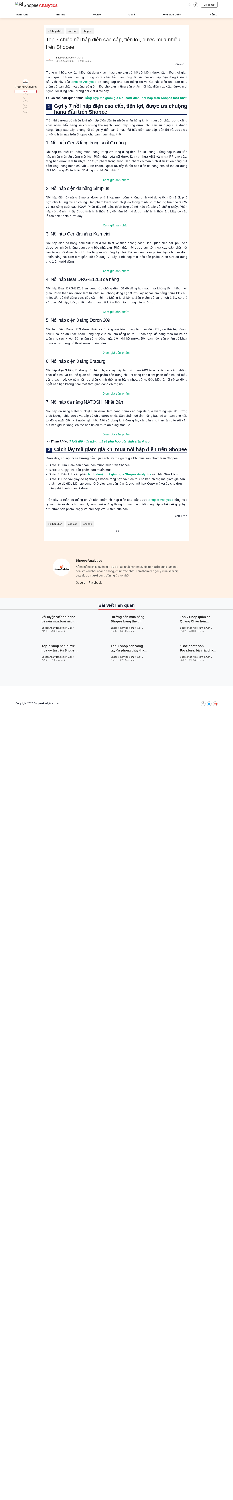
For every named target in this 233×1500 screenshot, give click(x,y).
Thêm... (213, 14)
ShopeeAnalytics (65, 57)
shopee (87, 31)
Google (80, 582)
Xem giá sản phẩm (116, 180)
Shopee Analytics (83, 82)
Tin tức (60, 14)
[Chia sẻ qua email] (186, 64)
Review (97, 14)
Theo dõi (25, 91)
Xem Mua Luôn (172, 14)
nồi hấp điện (55, 31)
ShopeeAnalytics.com (53, 627)
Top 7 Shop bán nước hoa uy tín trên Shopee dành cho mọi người (59, 650)
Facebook (95, 582)
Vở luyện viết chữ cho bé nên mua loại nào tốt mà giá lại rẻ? (59, 621)
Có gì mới (209, 4)
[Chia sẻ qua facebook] (185, 64)
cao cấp (72, 31)
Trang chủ (22, 14)
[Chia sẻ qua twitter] (25, 103)
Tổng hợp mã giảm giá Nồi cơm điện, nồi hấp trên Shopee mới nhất (135, 98)
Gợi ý (132, 14)
